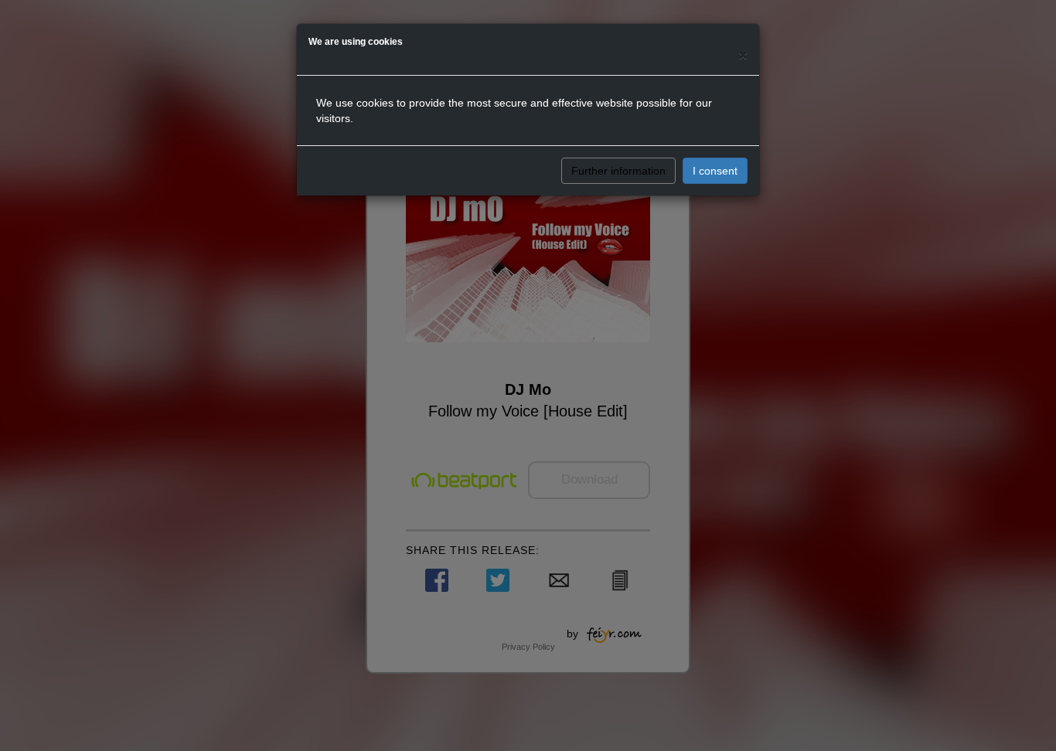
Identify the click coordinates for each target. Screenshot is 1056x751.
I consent (715, 171)
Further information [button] (618, 171)
